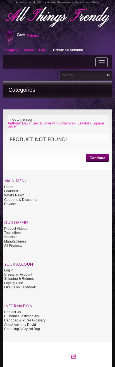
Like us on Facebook (20, 287)
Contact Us (12, 312)
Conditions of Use (76, 352)
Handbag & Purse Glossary (24, 320)
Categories (21, 90)
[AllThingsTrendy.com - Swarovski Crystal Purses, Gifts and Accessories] (73, 356)
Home (8, 187)
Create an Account (18, 274)
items (33, 35)
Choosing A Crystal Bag (22, 329)
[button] (97, 158)
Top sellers (12, 233)
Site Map (99, 352)
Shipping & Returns (19, 279)
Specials (10, 237)
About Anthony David (20, 325)
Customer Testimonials (21, 316)
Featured (11, 191)
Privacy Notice (49, 352)
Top (13, 120)
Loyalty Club (13, 283)
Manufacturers (15, 241)
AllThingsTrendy (15, 352)
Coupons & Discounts (20, 200)
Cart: (21, 35)
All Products (13, 246)
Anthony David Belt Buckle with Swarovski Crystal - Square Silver (56, 125)
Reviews (10, 204)
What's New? (14, 195)
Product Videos (15, 229)
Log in (9, 270)
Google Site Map (50, 356)
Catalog (26, 120)
